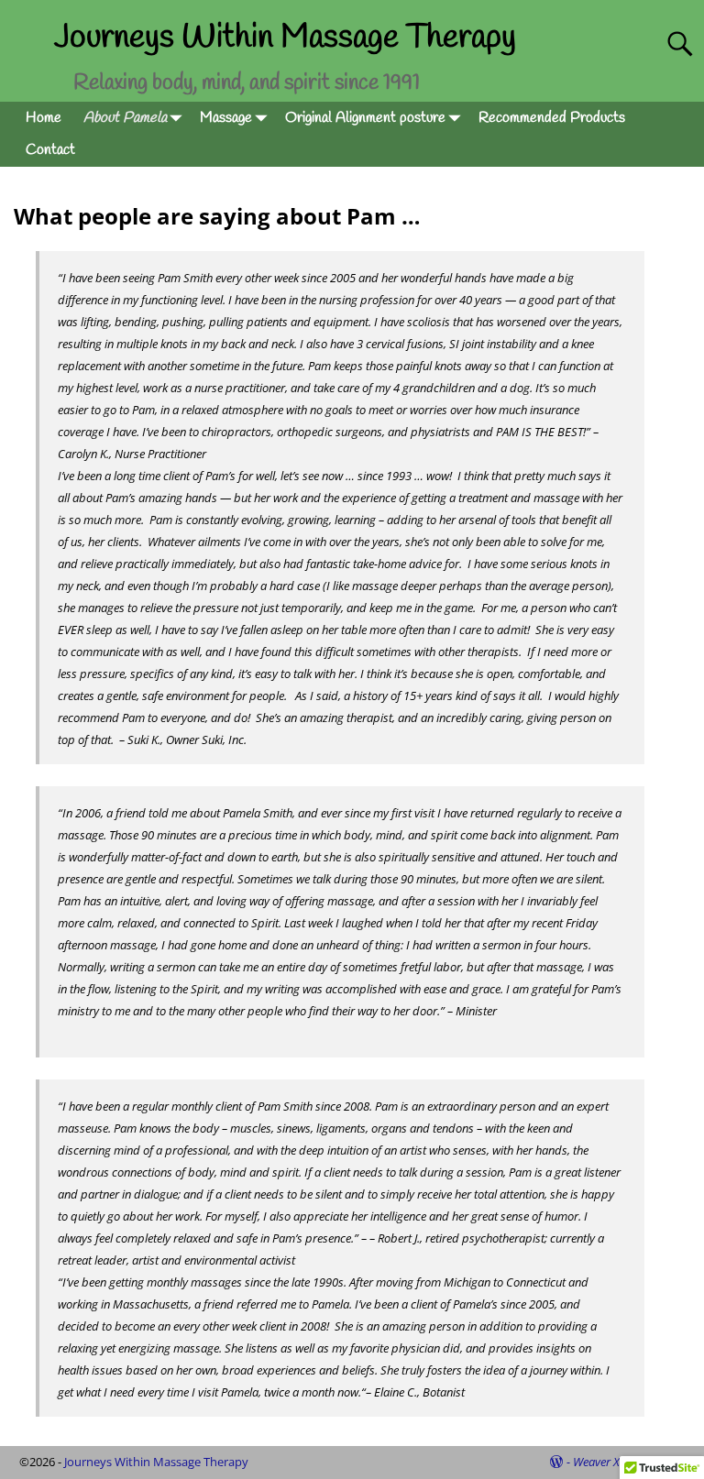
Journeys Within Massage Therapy (285, 38)
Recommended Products (551, 117)
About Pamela (125, 117)
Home (43, 117)
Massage (226, 117)
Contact (50, 149)
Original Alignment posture (365, 117)
